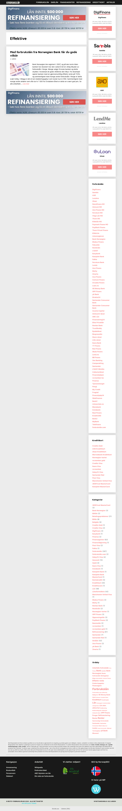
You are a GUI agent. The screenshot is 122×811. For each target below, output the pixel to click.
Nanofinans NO (98, 204)
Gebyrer (95, 695)
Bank (98, 670)
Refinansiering (83, 2)
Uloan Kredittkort (99, 452)
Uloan (94, 201)
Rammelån (96, 623)
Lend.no (95, 355)
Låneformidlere (98, 592)
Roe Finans (96, 349)
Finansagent (97, 686)
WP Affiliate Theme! (29, 803)
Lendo (94, 265)
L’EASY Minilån (98, 369)
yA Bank (95, 294)
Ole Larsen (112, 801)
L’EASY (95, 251)
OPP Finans (97, 291)
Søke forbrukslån (102, 728)
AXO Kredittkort (98, 449)
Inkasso (98, 697)
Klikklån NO (97, 222)
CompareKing (98, 363)
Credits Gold (97, 446)
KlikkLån (95, 233)
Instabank (96, 410)
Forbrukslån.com (99, 427)
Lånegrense (95, 705)
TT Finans (96, 346)
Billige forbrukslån (97, 678)
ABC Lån (95, 317)
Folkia (94, 259)
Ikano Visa (96, 466)
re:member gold (98, 460)
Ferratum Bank (98, 262)
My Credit (96, 390)
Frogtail (95, 392)
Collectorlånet (98, 372)
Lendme (95, 198)
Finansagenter (67, 2)
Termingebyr (96, 731)
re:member (96, 469)
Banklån (104, 671)
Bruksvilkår (10, 770)
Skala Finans (97, 352)
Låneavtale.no (98, 404)
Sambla (95, 192)
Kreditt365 (96, 416)
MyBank (95, 421)
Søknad (109, 728)
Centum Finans (98, 280)
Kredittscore (97, 586)
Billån (94, 519)
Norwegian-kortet (99, 457)
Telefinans (96, 424)
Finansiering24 (98, 320)
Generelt (95, 560)
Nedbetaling (103, 708)
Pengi (94, 387)
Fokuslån (96, 245)
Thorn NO (96, 219)
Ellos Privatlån (98, 322)
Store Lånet (97, 337)
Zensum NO (97, 207)
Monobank (96, 407)
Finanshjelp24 (98, 395)
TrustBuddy (97, 328)
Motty (94, 271)
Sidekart (9, 776)
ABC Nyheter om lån (43, 773)
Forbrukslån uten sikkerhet (99, 692)
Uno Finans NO (98, 210)
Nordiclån (96, 248)
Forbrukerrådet (41, 770)
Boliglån (95, 522)
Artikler (111, 2)
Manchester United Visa (102, 481)
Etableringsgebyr (98, 683)
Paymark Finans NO (100, 224)
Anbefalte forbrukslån (100, 668)
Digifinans (96, 189)
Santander (96, 366)
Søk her (102, 28)
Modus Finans (98, 242)
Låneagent (100, 703)
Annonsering (11, 767)
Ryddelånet (97, 331)
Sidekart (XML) (65, 808)
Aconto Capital (98, 311)
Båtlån (95, 513)
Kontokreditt (97, 580)
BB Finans (96, 357)
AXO (94, 195)
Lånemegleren (98, 236)
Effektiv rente (98, 681)
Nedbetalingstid (96, 710)
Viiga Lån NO (97, 216)
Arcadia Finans (98, 283)
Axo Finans (96, 277)
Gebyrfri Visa (97, 472)
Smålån (54, 2)
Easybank (96, 254)
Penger (95, 715)
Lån (93, 589)
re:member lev (98, 378)
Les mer (26, 84)
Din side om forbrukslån (44, 776)
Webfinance (97, 398)
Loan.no (95, 286)
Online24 (104, 710)
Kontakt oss (55, 808)
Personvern (10, 773)
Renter (101, 718)
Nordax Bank (97, 325)
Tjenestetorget (98, 384)
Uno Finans (96, 268)
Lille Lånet (96, 340)
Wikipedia (39, 767)
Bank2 (94, 401)
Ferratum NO (97, 213)
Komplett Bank (98, 257)
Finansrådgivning (99, 543)
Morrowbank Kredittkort (102, 455)
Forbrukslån (42, 2)
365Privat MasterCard (101, 484)
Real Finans (97, 413)
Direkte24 (96, 297)
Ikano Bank (96, 343)
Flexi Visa (96, 478)
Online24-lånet (98, 314)
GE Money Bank (98, 288)
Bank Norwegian (98, 239)
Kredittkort (99, 2)
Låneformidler (106, 703)
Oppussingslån (98, 617)
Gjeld (94, 563)
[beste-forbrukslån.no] (13, 2)
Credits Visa (97, 463)
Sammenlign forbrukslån (100, 721)
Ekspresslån (97, 334)
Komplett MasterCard (101, 487)
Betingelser (105, 676)
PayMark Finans (98, 227)
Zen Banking (97, 360)
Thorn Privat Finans (100, 230)
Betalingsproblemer (100, 516)
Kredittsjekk (105, 700)
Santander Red (98, 475)
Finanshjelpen (98, 375)
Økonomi (95, 733)
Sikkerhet (104, 726)
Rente (94, 718)
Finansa (95, 381)
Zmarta (95, 274)
